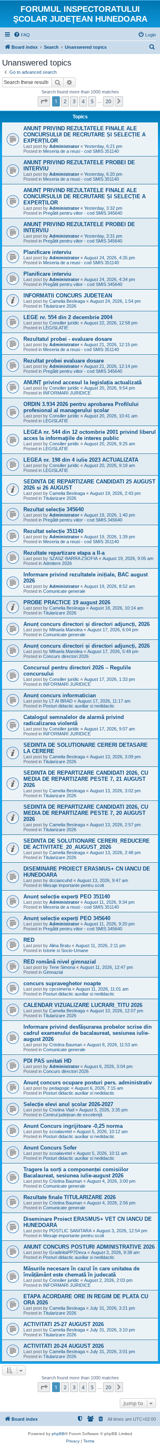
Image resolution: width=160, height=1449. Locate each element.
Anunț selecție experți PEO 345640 (66, 918)
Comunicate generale (64, 591)
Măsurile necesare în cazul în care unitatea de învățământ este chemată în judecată (81, 1271)
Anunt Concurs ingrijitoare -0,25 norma (73, 1126)
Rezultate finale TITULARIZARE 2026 (69, 1197)
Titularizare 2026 (59, 306)
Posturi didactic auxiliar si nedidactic (78, 705)
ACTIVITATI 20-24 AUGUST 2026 (63, 1346)
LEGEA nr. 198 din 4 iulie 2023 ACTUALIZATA (80, 460)
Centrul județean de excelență (72, 1114)
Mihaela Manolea (65, 629)
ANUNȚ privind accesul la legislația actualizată (82, 382)
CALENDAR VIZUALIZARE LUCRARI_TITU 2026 (82, 1005)
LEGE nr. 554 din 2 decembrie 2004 (67, 317)
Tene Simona (62, 967)
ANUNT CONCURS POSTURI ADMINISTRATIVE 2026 (89, 1247)
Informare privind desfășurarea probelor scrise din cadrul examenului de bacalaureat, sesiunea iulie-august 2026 (87, 1033)
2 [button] (65, 101)
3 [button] (74, 101)
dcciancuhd (60, 880)
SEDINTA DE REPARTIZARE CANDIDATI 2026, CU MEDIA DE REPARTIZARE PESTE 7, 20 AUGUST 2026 (85, 813)
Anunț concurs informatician (59, 695)
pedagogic (59, 1088)
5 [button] (92, 101)
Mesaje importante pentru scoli (73, 885)
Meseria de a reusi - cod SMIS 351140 (81, 151)
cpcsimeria (60, 988)
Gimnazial (53, 972)
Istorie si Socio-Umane (65, 950)
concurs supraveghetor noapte (62, 983)
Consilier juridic (64, 322)
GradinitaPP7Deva (67, 1252)
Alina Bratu (60, 945)
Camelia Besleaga (67, 301)
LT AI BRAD (61, 700)
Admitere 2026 (57, 563)
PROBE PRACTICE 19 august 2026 (66, 602)
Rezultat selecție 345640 (53, 509)
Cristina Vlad (61, 1109)
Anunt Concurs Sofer (50, 1148)
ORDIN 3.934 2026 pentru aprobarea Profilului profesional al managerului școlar (81, 407)
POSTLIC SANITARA (70, 1230)
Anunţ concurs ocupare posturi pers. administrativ (87, 1082)
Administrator (64, 146)
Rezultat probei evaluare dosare (63, 361)
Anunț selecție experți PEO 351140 (66, 896)
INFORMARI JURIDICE (67, 392)
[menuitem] (22, 35)
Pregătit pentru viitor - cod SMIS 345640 (82, 213)
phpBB (58, 1433)
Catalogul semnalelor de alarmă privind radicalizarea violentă (73, 720)
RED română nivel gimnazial (59, 962)
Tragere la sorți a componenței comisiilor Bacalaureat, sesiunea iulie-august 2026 (75, 1172)
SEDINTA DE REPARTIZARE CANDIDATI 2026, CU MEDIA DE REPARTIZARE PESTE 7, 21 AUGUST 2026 (85, 779)
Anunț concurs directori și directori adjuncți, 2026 (86, 624)
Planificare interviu (47, 252)
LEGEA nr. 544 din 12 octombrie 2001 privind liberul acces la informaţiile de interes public (89, 435)
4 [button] (83, 101)
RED (28, 940)
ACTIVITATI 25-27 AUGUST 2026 (63, 1324)
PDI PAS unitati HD (47, 1061)
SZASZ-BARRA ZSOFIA (73, 558)
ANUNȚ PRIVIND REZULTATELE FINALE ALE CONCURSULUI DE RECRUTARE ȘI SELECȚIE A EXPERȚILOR (84, 134)
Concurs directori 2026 (66, 656)
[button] (44, 101)
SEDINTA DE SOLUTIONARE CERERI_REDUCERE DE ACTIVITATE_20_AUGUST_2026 (86, 844)
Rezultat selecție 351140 (53, 531)
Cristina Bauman (65, 1044)
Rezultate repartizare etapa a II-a (64, 553)
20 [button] (108, 101)
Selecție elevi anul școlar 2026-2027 (68, 1104)
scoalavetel (60, 1131)
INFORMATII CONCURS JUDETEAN (67, 296)
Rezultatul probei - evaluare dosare (67, 339)
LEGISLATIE (55, 327)
